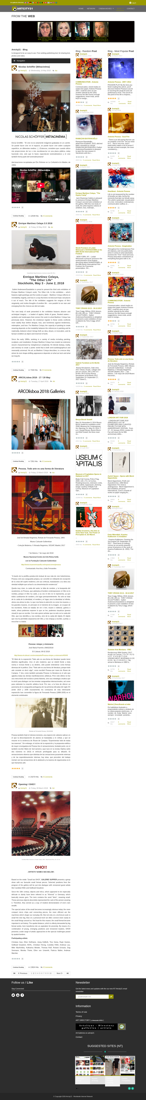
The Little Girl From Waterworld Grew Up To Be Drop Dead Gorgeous (101, 39)
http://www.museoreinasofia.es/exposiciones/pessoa (41, 565)
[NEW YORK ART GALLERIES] (25, 2)
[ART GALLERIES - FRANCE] (28, 2)
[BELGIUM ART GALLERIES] (43, 2)
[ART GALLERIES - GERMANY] (30, 2)
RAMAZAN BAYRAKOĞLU (86, 139)
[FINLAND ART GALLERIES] (48, 2)
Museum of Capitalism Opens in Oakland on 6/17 (88, 475)
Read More (97, 105)
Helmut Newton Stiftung (110, 1080)
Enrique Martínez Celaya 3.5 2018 (35, 223)
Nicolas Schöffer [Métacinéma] (34, 67)
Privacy (79, 1016)
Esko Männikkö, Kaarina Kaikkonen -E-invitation (117, 535)
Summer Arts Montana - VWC (119, 650)
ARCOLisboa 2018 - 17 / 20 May (34, 377)
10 (50, 973)
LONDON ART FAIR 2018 (118, 418)
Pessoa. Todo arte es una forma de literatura (41, 468)
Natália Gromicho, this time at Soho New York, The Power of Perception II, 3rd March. (88, 533)
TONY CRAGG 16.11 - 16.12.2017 (89, 308)
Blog (119, 8)
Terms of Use (81, 1012)
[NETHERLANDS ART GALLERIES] (51, 2)
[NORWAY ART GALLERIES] (54, 2)
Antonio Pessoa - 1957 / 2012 (119, 82)
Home (81, 8)
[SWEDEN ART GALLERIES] (56, 2)
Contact (131, 8)
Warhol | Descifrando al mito (119, 704)
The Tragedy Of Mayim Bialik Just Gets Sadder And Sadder (45, 39)
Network (91, 8)
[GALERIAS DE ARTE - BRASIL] (41, 2)
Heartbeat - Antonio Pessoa (119, 191)
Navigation (20, 61)
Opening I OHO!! (26, 784)
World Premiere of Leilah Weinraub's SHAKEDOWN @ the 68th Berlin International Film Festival (89, 251)
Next (59, 973)
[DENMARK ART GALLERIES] (46, 2)
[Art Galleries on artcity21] (101, 1026)
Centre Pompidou (126, 1079)
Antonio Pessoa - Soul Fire (118, 137)
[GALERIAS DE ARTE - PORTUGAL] (38, 2)
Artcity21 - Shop (81, 1079)
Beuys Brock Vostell (84, 419)
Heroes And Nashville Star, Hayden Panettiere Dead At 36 (64, 39)
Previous (23, 973)
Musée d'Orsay (95, 1079)
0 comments (88, 105)
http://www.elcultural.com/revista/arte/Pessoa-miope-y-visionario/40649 (41, 655)
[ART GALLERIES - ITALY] (33, 2)
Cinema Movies (105, 8)
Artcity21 (23, 70)
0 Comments (47, 216)
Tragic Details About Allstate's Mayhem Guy (82, 38)
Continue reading (18, 216)
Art (56, 71)
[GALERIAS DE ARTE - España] (36, 2)
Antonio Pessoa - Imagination (120, 246)
